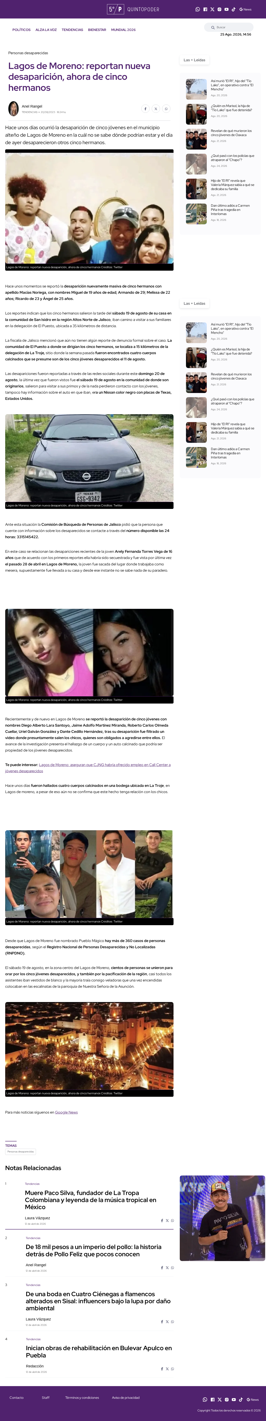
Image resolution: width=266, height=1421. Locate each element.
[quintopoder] (133, 9)
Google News (66, 1112)
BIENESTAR (97, 30)
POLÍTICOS (21, 30)
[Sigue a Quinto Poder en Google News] (245, 9)
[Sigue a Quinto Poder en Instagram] (219, 9)
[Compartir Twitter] (156, 108)
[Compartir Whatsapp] (166, 108)
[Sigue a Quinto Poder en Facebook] (205, 9)
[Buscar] (213, 27)
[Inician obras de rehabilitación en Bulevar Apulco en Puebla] (222, 1372)
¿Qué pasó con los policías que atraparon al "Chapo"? (232, 158)
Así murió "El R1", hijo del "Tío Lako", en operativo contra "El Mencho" (232, 85)
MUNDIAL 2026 (123, 30)
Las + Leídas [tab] (194, 60)
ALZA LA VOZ (46, 30)
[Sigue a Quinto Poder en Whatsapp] (197, 9)
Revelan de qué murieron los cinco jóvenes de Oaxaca (231, 133)
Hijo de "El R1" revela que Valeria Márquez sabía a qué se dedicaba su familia (232, 184)
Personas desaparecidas (20, 1151)
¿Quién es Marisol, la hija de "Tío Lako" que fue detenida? (231, 108)
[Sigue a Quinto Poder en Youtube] (226, 9)
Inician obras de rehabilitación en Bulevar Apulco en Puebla (99, 1351)
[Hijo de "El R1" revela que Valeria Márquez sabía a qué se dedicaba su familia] (196, 189)
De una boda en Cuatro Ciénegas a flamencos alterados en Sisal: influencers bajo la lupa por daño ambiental (98, 1301)
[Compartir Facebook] (145, 108)
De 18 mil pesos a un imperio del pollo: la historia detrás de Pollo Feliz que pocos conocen (93, 1250)
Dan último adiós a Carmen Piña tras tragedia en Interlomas (230, 209)
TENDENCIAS (72, 30)
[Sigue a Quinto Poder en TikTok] (234, 9)
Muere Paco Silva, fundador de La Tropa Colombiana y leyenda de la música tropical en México (90, 1199)
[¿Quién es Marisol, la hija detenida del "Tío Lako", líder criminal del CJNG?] (196, 114)
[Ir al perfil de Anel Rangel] (13, 108)
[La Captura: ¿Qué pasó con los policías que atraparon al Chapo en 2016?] (196, 164)
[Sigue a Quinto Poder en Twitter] (212, 9)
